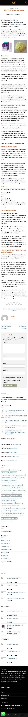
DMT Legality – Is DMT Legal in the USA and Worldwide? (14, 411)
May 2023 (4, 555)
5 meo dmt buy (21, 477)
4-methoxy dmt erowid (20, 475)
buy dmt (14, 490)
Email (5, 363)
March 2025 (4, 543)
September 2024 (5, 549)
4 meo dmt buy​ (13, 472)
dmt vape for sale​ (19, 503)
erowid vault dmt (13, 518)
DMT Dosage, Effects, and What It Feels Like (16, 421)
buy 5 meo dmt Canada (17, 487)
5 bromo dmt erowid (6, 477)
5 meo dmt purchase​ (6, 482)
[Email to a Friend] (15, 303)
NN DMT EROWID (12, 452)
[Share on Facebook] (9, 303)
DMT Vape (12, 500)
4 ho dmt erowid (5, 472)
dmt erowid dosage (6, 495)
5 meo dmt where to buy (17, 485)
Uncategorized (14, 8)
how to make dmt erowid (7, 521)
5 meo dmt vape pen (6, 485)
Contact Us (4, 698)
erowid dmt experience (7, 513)
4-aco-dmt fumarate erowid (8, 475)
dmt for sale (4, 498)
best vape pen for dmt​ (6, 487)
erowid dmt (22, 508)
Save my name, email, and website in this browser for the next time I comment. (13, 380)
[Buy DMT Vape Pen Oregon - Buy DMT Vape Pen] (14, 2)
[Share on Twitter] (12, 303)
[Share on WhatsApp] (7, 303)
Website (5, 370)
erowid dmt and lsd (6, 510)
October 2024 (5, 546)
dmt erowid (19, 493)
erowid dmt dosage (15, 510)
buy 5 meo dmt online (6, 490)
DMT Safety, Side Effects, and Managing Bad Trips (16, 416)
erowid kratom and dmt (17, 516)
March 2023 (4, 558)
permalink (14, 310)
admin (20, 14)
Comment (6, 342)
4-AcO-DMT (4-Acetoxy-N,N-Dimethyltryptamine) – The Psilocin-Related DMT (14, 432)
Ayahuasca (11, 116)
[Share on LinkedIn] (21, 303)
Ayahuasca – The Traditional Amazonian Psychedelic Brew (15, 426)
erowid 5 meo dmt (15, 508)
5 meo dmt (14, 477)
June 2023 (4, 552)
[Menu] (2, 3)
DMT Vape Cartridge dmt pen (8, 503)
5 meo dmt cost (5, 480)
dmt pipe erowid (5, 500)
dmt (14, 493)
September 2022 (5, 561)
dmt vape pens (15, 505)
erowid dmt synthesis (6, 516)
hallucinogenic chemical (17, 24)
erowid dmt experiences (18, 513)
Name (5, 356)
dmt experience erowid (17, 495)
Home (3, 692)
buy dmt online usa (21, 490)
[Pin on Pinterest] (18, 303)
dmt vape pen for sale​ (6, 505)
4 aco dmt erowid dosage (15, 470)
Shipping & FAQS (5, 695)
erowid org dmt (5, 518)
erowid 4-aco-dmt (6, 508)
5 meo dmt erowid (13, 480)
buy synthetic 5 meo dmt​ (7, 493)
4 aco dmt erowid (5, 470)
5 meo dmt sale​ (15, 482)
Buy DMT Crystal (15, 456)
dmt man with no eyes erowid (14, 498)
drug (4, 207)
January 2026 (4, 540)
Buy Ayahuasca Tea (15, 444)
